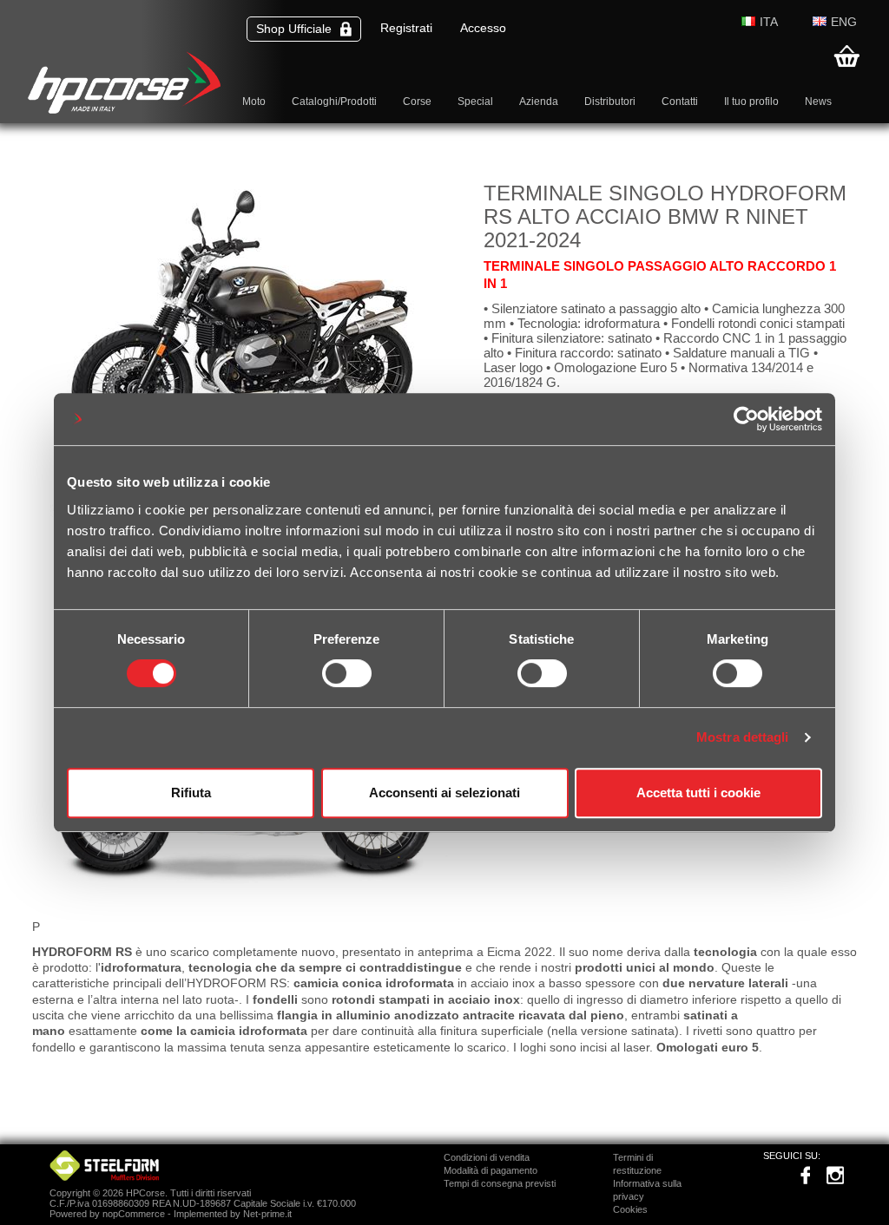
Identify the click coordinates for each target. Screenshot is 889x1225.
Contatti (680, 101)
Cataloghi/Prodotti (334, 101)
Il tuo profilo (751, 101)
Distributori (609, 101)
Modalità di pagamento (490, 1170)
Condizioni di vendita (487, 1157)
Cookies (630, 1209)
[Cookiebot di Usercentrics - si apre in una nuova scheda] (746, 419)
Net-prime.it (267, 1214)
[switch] (347, 673)
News (818, 101)
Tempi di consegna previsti (500, 1183)
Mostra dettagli (742, 737)
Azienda (538, 101)
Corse (417, 101)
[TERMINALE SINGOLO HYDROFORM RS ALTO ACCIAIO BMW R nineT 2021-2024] (249, 900)
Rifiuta (191, 792)
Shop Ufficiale (294, 29)
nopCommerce (133, 1214)
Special (475, 101)
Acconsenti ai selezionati (444, 792)
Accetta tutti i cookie (698, 792)
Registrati (406, 28)
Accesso (483, 28)
